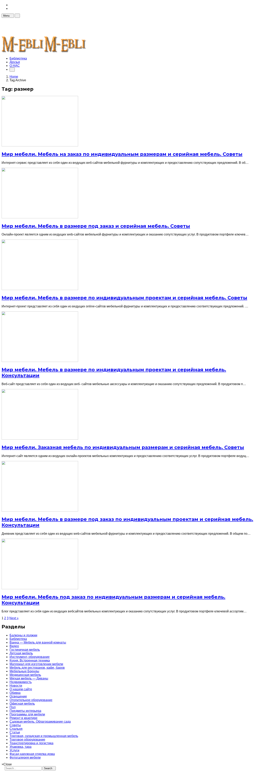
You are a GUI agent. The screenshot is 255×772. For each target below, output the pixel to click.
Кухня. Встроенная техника (30, 660)
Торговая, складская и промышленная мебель (44, 736)
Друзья (15, 62)
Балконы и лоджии (23, 635)
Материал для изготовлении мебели (36, 664)
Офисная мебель (22, 703)
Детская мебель (21, 653)
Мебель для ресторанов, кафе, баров (37, 667)
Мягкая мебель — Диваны (29, 678)
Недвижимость (21, 682)
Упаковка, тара (20, 746)
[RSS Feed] (11, 5)
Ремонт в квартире (23, 718)
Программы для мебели (27, 714)
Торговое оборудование (27, 739)
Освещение (18, 696)
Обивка (15, 693)
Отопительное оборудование (31, 700)
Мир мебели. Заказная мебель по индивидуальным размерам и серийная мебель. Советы (123, 447)
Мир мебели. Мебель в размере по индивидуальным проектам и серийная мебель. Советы (124, 298)
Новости (16, 685)
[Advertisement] (74, 27)
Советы (15, 725)
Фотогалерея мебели (25, 757)
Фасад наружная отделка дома (32, 754)
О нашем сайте (21, 689)
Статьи (15, 732)
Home (14, 76)
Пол (13, 707)
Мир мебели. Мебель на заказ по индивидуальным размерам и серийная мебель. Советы (122, 154)
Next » (14, 618)
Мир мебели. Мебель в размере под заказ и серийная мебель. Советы (96, 226)
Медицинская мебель (25, 675)
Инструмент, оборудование (30, 657)
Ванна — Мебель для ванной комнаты (38, 642)
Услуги (14, 750)
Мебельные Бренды (24, 671)
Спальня (16, 728)
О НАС (15, 65)
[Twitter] (11, 8)
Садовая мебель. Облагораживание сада (40, 721)
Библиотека (18, 58)
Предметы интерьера (25, 710)
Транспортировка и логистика (31, 743)
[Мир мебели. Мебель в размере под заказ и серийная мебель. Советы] (40, 217)
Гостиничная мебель (25, 649)
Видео (14, 646)
